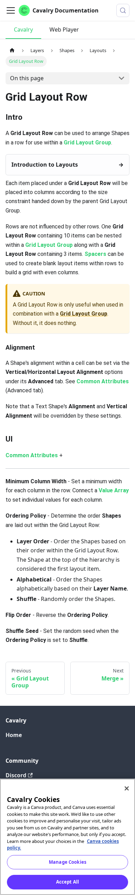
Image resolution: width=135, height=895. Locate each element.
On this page (27, 78)
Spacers (95, 254)
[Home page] (12, 50)
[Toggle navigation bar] (11, 10)
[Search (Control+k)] (122, 10)
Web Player (64, 29)
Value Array (114, 490)
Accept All (67, 882)
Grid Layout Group (87, 142)
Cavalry (23, 29)
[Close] (126, 788)
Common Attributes (102, 381)
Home (14, 735)
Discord (16, 775)
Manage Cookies (67, 862)
